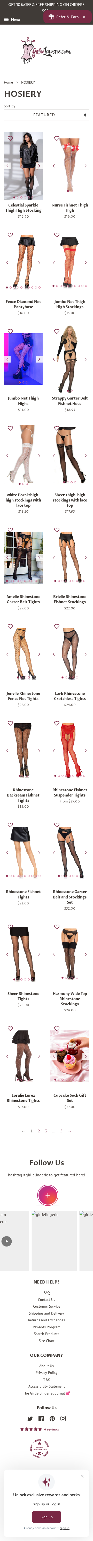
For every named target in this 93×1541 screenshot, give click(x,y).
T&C (46, 1379)
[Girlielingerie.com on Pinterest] (52, 1419)
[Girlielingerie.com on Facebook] (41, 1419)
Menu (15, 19)
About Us (46, 1365)
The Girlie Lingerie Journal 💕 (46, 1393)
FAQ (46, 1292)
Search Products (46, 1333)
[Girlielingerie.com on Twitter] (30, 1419)
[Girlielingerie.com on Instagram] (63, 1419)
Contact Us (46, 1299)
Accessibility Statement (46, 1386)
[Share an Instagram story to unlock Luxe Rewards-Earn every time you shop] (47, 1195)
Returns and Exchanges (46, 1320)
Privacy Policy (47, 1372)
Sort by (9, 106)
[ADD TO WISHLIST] (10, 138)
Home (8, 82)
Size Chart (47, 1340)
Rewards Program (46, 1327)
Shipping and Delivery (46, 1313)
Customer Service (46, 1306)
